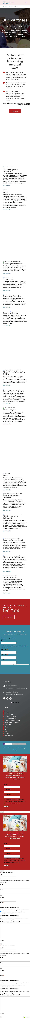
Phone (2, 897)
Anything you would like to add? (10, 922)
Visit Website (6, 185)
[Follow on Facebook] (4, 698)
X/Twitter (3, 640)
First (1, 889)
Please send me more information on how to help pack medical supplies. (15, 919)
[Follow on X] (10, 698)
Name (1, 947)
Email (3, 659)
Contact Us (15, 111)
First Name (4, 649)
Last (1, 895)
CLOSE (2, 811)
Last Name (4, 654)
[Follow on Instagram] (7, 698)
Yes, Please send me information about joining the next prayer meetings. (15, 992)
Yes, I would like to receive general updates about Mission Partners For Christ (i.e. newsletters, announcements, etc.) (15, 911)
